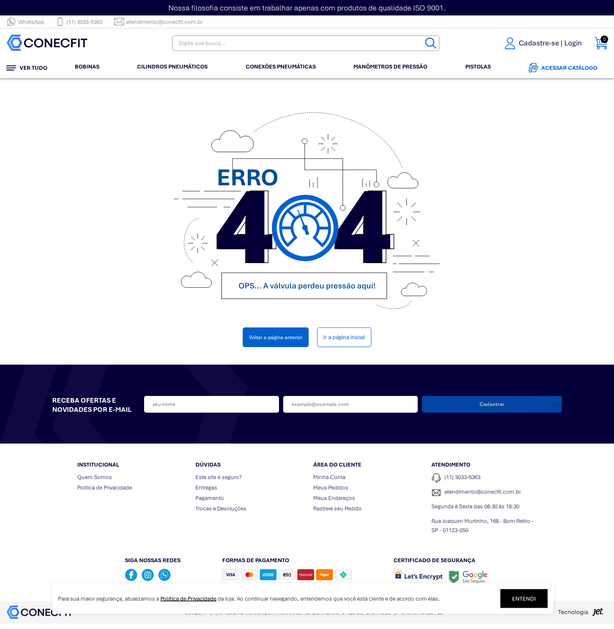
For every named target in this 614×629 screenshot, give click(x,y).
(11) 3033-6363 (84, 21)
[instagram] (148, 574)
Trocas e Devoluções (220, 508)
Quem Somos (94, 477)
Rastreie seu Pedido (337, 508)
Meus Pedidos (330, 487)
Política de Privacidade (104, 487)
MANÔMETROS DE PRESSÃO (390, 66)
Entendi (524, 598)
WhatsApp (31, 21)
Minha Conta (329, 477)
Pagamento (209, 498)
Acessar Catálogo (569, 67)
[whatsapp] (164, 574)
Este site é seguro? (218, 477)
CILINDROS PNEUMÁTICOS (172, 66)
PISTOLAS (478, 66)
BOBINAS (87, 66)
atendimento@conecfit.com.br (164, 21)
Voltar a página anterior (275, 337)
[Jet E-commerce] (580, 614)
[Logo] (58, 43)
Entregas (206, 487)
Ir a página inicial (344, 337)
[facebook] (131, 574)
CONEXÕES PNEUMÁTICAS (281, 66)
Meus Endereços (334, 498)
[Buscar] (430, 43)
